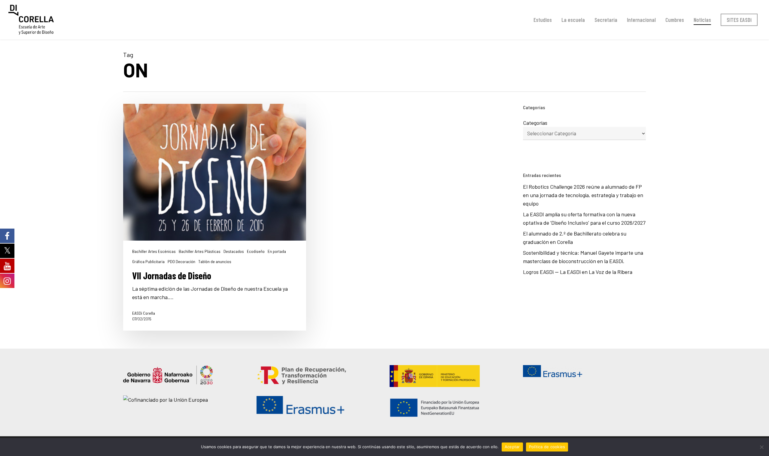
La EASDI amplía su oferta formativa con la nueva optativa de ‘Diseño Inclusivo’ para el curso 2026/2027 (584, 218)
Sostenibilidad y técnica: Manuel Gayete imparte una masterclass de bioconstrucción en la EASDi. (583, 256)
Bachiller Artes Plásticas (199, 251)
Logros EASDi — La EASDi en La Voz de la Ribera (579, 271)
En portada (277, 251)
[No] (761, 447)
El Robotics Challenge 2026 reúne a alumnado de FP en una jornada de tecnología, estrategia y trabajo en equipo (583, 195)
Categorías (535, 122)
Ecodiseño (256, 251)
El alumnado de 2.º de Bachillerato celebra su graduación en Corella (574, 237)
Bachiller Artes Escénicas (154, 251)
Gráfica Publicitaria (148, 261)
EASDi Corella (143, 313)
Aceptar (512, 446)
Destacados (233, 251)
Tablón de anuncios (214, 261)
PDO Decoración (181, 261)
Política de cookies (547, 446)
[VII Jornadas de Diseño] (214, 217)
